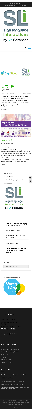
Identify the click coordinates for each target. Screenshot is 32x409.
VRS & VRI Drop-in (8, 143)
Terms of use (4, 337)
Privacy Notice (5, 334)
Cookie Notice (14, 334)
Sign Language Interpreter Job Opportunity (16, 236)
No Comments (27, 93)
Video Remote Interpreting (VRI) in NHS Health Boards (16, 224)
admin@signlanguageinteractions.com (16, 5)
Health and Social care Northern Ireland (14, 243)
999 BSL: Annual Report (13, 230)
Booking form (7, 183)
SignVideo (5, 90)
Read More (4, 109)
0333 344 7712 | (16, 3)
